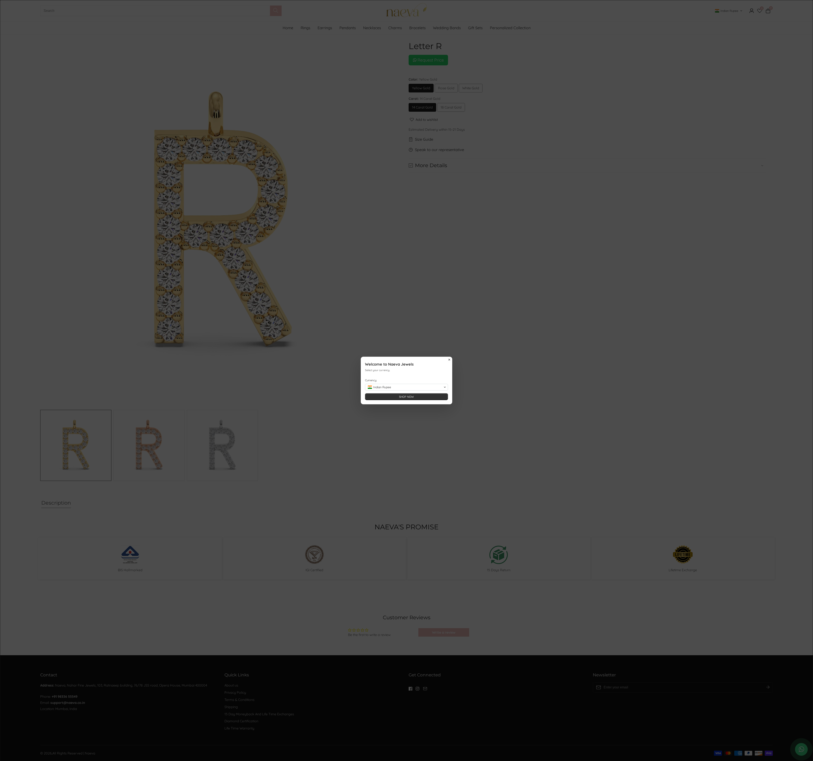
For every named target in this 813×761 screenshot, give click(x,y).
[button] (406, 387)
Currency (370, 380)
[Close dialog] (449, 360)
